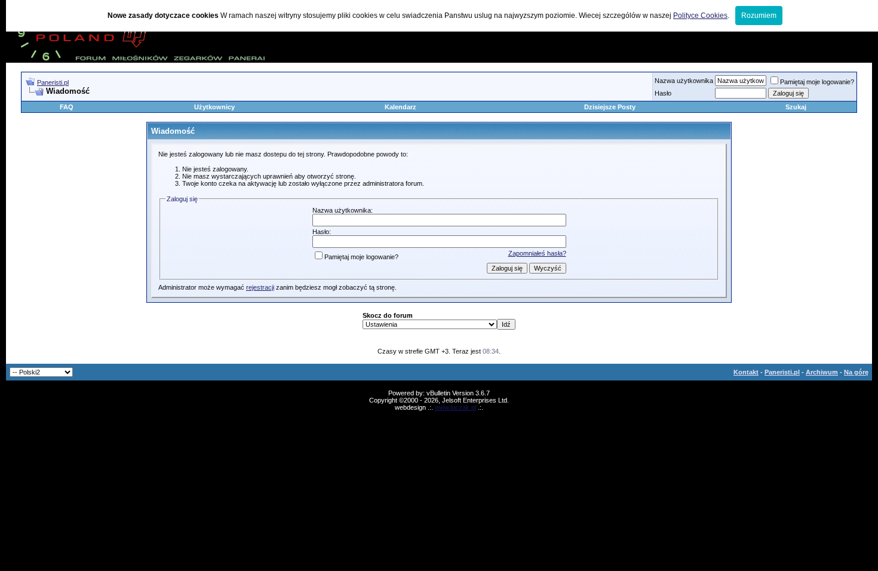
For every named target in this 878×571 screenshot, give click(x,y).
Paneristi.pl (53, 82)
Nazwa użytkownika (684, 80)
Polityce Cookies (700, 15)
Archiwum (822, 372)
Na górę (856, 372)
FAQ (66, 106)
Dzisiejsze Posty (610, 106)
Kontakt (746, 372)
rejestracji (260, 287)
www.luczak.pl (455, 407)
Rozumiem (758, 15)
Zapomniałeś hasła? (537, 253)
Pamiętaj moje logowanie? (817, 81)
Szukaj (795, 106)
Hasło (663, 93)
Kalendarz (400, 106)
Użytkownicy (214, 106)
